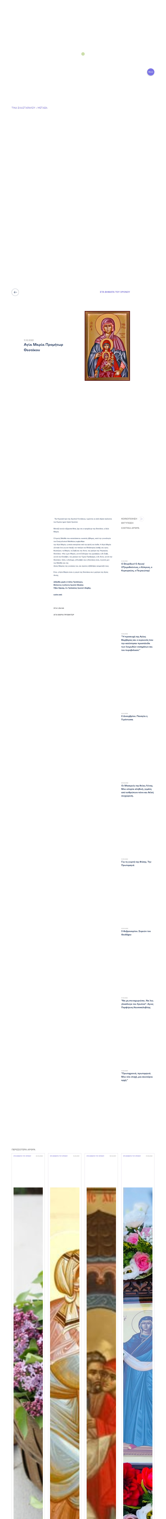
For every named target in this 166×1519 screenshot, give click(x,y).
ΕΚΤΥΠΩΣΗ (127, 523)
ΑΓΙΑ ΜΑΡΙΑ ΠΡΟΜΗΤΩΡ (64, 615)
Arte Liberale (59, 608)
